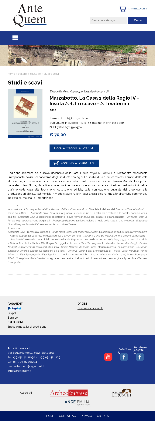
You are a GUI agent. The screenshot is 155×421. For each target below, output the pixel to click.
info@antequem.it (19, 371)
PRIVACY (86, 416)
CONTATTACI (68, 416)
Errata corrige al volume (74, 148)
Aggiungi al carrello (77, 163)
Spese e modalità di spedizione (27, 326)
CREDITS (103, 416)
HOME (50, 416)
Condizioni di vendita (90, 308)
